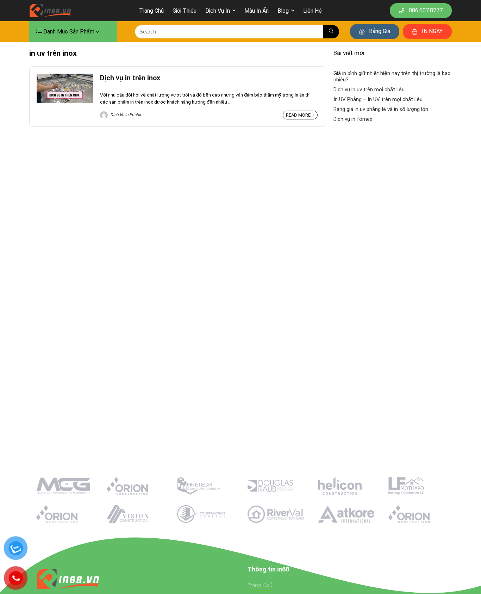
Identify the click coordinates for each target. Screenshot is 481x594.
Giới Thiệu (184, 10)
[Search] (331, 31)
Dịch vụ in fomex (352, 119)
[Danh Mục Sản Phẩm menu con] (97, 31)
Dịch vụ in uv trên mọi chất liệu (369, 89)
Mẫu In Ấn (256, 10)
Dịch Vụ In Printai (125, 114)
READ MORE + (300, 115)
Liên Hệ (312, 10)
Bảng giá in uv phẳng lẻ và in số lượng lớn (380, 109)
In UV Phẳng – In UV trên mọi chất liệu (378, 99)
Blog (283, 10)
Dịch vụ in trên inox (130, 78)
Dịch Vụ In (217, 10)
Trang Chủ (151, 10)
